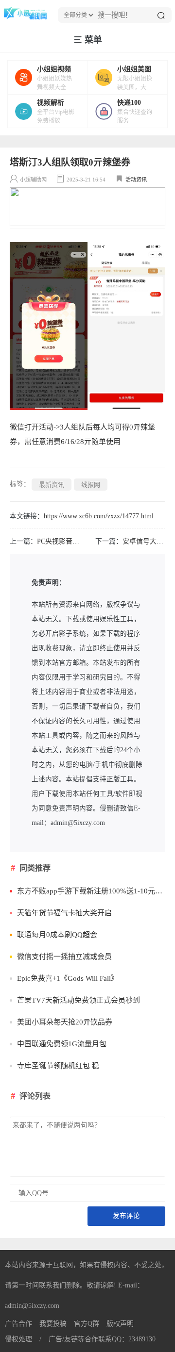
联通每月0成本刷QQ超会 (57, 935)
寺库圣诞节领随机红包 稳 (58, 1066)
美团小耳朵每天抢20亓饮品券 (64, 1022)
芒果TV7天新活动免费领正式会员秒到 (78, 1000)
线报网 (90, 484)
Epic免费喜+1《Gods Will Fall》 (67, 978)
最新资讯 (51, 484)
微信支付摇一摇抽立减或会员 (64, 956)
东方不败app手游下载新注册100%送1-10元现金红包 (91, 891)
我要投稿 (53, 1323)
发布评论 (126, 1216)
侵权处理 (18, 1339)
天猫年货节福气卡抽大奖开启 (64, 913)
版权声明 (120, 1323)
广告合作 (18, 1323)
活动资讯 (136, 179)
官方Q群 (86, 1323)
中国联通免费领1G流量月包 (61, 1044)
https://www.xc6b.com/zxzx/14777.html (99, 516)
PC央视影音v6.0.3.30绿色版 (78, 541)
